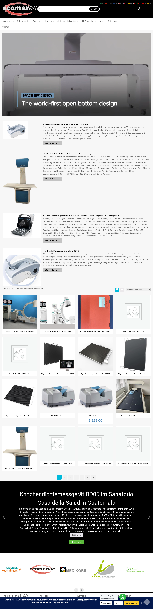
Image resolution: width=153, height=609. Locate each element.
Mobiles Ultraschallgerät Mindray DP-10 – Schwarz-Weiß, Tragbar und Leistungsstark (81, 216)
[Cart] (148, 9)
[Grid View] (117, 290)
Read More (77, 535)
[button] (4, 517)
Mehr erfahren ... (52, 143)
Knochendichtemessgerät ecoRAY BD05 (61, 251)
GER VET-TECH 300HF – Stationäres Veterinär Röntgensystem (71, 154)
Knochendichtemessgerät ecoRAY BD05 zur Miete (65, 124)
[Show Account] (139, 9)
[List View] (122, 290)
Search (94, 9)
